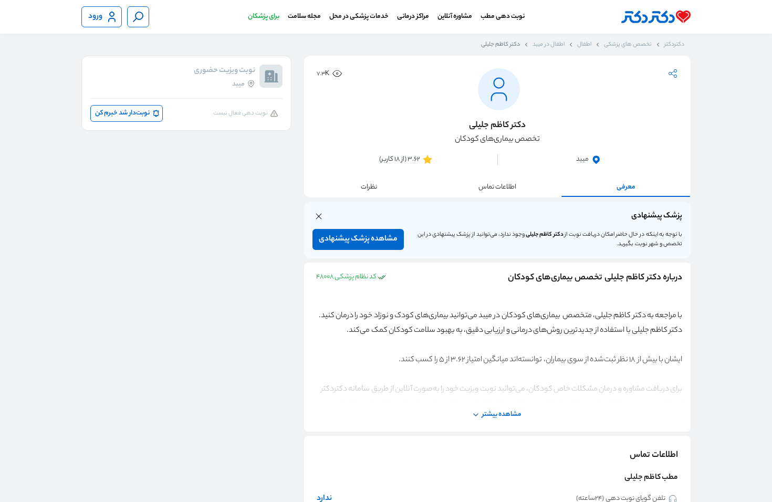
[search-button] (138, 16)
